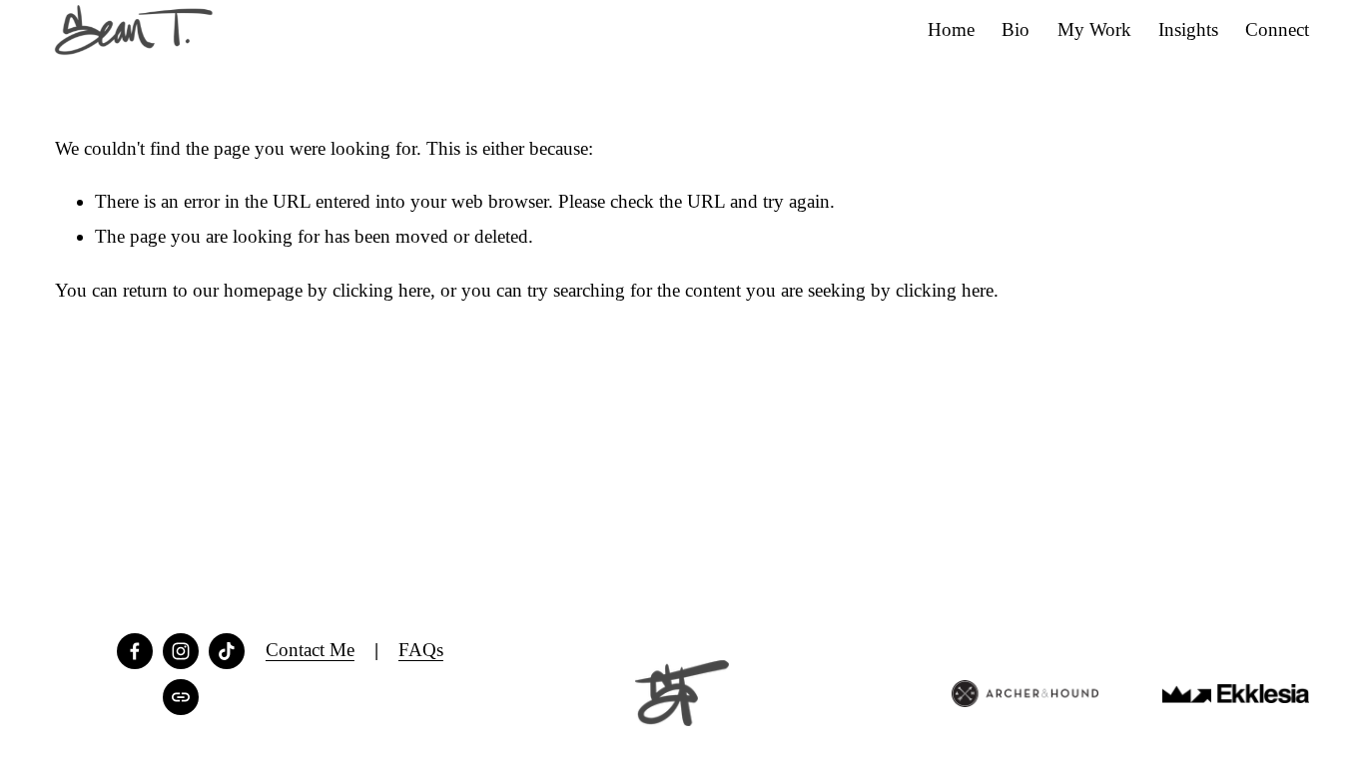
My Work (1094, 29)
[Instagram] (181, 651)
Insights (1188, 29)
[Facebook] (135, 651)
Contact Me (310, 649)
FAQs (420, 649)
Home (951, 29)
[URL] (181, 697)
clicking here (381, 290)
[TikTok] (227, 651)
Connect (1277, 29)
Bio (1015, 29)
